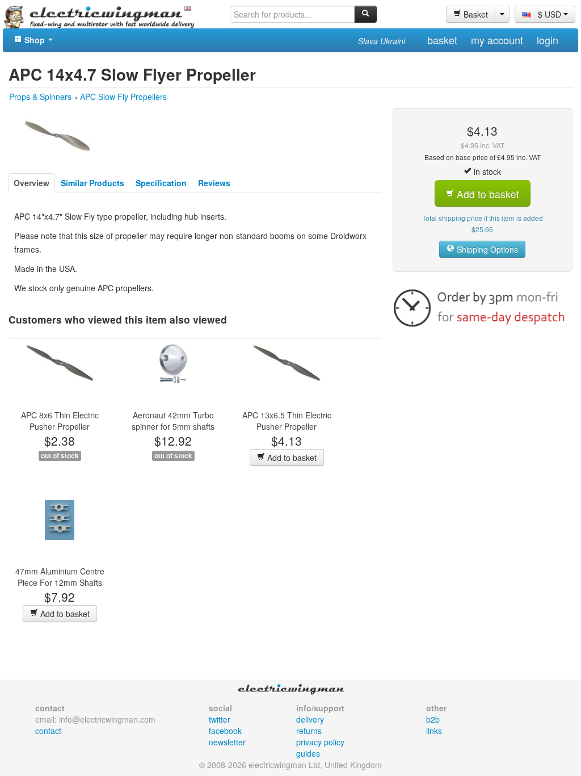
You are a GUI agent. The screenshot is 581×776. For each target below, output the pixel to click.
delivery (310, 719)
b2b (433, 719)
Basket (474, 14)
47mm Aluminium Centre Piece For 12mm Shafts (59, 576)
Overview (31, 182)
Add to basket (291, 457)
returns (309, 730)
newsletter (227, 742)
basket (442, 39)
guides (308, 753)
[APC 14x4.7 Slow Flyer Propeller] (57, 134)
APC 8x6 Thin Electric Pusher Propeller (60, 420)
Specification (161, 182)
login (547, 39)
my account (497, 39)
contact (48, 730)
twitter (219, 719)
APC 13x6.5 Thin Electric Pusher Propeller (286, 420)
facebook (225, 730)
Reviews (214, 182)
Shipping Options (486, 249)
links (434, 730)
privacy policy (320, 742)
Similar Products (92, 182)
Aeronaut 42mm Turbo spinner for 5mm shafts (173, 420)
